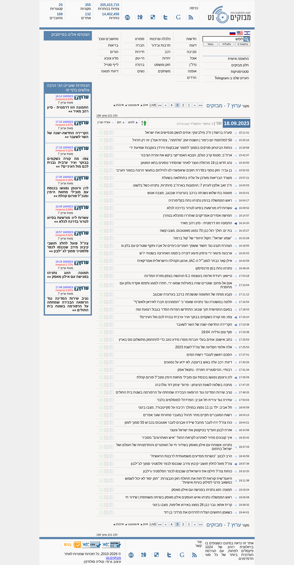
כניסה (194, 8)
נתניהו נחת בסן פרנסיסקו (213, 268)
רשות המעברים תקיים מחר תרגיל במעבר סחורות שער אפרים (187, 415)
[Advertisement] (173, 90)
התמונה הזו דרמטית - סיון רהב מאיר (206, 223)
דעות (193, 45)
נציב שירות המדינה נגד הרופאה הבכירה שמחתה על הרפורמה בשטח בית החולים (174, 392)
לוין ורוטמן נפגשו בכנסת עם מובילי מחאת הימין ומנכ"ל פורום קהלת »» (67, 192)
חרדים (192, 77)
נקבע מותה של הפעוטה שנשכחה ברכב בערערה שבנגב (192, 294)
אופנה (192, 71)
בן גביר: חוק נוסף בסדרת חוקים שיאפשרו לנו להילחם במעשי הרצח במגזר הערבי (174, 170)
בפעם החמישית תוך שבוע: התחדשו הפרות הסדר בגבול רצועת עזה (184, 309)
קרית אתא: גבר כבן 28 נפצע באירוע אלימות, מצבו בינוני (192, 505)
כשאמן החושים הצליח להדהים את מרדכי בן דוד (198, 512)
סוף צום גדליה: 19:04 (216, 332)
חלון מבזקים (240, 65)
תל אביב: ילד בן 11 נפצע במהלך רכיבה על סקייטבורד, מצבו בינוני (185, 407)
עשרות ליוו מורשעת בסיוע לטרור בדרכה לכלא (199, 208)
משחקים (164, 71)
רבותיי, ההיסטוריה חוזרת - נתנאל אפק (205, 370)
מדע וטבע (111, 58)
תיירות (139, 52)
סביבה (192, 52)
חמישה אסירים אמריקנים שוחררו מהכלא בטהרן (197, 215)
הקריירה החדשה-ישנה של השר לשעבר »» (67, 135)
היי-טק (139, 58)
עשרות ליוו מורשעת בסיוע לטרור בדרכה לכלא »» (67, 219)
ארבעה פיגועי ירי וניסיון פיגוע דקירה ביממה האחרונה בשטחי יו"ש (185, 253)
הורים (114, 52)
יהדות (166, 58)
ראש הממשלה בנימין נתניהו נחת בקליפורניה (200, 200)
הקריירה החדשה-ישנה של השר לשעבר (204, 324)
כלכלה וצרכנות (160, 39)
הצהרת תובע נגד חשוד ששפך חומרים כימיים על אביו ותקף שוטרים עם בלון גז (176, 245)
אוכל (193, 58)
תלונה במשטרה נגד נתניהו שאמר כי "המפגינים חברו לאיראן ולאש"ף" (182, 302)
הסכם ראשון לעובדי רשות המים (209, 354)
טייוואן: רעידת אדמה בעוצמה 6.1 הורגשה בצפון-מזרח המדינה (188, 276)
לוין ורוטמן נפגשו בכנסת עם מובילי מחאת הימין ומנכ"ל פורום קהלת (184, 377)
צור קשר (198, 544)
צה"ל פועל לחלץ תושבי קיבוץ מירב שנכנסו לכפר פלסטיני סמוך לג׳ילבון (181, 463)
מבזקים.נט (113, 558)
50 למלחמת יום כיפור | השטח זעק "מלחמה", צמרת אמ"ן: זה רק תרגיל (182, 140)
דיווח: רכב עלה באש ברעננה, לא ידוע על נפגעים (198, 362)
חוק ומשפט (162, 65)
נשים (140, 71)
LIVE (153, 105)
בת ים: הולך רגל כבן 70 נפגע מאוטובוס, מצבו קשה (196, 230)
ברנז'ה (139, 65)
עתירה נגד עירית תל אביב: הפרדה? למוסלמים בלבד (194, 400)
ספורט (139, 39)
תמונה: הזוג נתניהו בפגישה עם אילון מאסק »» (67, 275)
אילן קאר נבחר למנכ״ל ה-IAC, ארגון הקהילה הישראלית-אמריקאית (184, 261)
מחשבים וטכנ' (108, 39)
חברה (140, 45)
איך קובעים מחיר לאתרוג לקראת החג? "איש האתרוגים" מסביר (187, 437)
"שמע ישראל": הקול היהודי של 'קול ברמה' (202, 238)
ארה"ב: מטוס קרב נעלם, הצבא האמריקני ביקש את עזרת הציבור (186, 155)
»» (160, 105)
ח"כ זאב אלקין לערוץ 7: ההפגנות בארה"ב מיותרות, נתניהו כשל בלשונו (182, 185)
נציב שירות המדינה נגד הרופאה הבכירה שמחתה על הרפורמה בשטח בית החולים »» (67, 304)
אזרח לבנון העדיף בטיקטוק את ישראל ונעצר (201, 430)
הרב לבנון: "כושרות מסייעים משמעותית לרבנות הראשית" (191, 456)
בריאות (113, 45)
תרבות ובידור (160, 45)
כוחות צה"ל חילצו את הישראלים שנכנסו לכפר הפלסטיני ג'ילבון (187, 471)
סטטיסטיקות (240, 71)
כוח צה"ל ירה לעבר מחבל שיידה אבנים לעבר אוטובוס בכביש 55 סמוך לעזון (178, 422)
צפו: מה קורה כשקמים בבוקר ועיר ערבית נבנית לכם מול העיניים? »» (67, 162)
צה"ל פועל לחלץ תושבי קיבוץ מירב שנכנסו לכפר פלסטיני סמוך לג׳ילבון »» (67, 247)
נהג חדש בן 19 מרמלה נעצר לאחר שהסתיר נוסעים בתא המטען (186, 163)
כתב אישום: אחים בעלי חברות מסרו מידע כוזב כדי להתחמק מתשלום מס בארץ (175, 339)
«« (200, 105)
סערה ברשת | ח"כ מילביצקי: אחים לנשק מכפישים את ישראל (188, 132)
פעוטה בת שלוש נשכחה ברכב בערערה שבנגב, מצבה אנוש (189, 193)
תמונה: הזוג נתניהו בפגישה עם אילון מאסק (202, 490)
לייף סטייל (111, 65)
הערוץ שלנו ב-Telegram (232, 78)
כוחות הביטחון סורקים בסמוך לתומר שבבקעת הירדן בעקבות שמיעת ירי (180, 147)
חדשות (191, 39)
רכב (167, 52)
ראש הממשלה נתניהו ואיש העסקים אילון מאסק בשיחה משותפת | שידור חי (178, 497)
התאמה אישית (238, 59)
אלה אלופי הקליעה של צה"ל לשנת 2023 (203, 347)
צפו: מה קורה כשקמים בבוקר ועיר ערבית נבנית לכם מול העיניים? (185, 317)
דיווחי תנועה (109, 71)
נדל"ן (193, 65)
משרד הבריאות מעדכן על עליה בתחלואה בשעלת (197, 178)
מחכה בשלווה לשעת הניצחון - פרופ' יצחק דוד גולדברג (193, 385)
